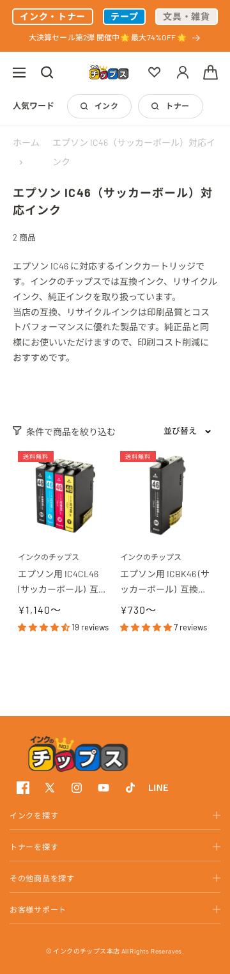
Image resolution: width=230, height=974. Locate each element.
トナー (177, 105)
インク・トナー (53, 16)
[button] (19, 72)
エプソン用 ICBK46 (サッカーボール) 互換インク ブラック (165, 582)
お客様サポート (38, 909)
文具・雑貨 (186, 16)
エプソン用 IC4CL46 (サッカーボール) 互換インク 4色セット (62, 582)
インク (106, 105)
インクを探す (34, 815)
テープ (124, 16)
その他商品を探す (42, 878)
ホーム (26, 142)
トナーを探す (34, 846)
